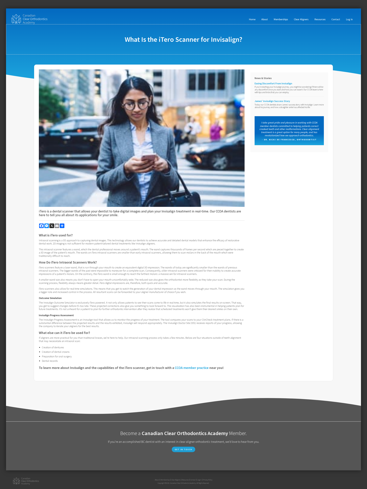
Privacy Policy (207, 480)
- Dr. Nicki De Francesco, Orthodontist (289, 139)
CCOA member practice (192, 367)
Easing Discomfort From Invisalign (273, 83)
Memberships (281, 19)
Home (252, 19)
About (264, 19)
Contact (335, 19)
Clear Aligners (301, 19)
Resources (320, 19)
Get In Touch (183, 449)
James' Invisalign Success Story (272, 101)
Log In (349, 19)
